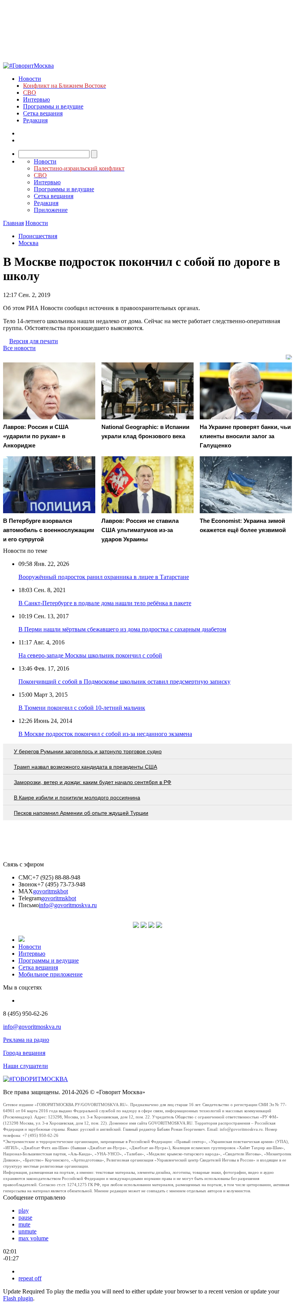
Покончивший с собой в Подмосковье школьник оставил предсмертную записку (124, 681)
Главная (13, 223)
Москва (28, 243)
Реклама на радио (26, 1039)
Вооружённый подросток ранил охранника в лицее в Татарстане (103, 577)
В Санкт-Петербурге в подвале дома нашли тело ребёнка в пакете (104, 603)
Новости (29, 78)
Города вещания (24, 1053)
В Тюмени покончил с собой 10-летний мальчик (81, 707)
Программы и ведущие (53, 106)
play (23, 1210)
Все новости (19, 348)
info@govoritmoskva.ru (68, 905)
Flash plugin (18, 1298)
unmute (27, 1231)
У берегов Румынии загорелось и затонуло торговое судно (88, 751)
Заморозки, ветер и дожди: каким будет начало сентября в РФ (92, 782)
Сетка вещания (43, 113)
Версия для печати (33, 341)
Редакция (35, 120)
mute (24, 1224)
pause (25, 1217)
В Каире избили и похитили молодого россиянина (77, 797)
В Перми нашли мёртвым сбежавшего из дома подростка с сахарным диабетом (122, 629)
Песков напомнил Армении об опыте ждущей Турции (81, 813)
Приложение (51, 210)
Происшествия (37, 236)
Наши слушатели (25, 1066)
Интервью (36, 99)
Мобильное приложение (50, 974)
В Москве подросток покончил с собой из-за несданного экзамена (105, 734)
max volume (33, 1238)
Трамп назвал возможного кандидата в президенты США (85, 767)
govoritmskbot (50, 891)
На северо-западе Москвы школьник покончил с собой (90, 655)
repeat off (29, 1278)
